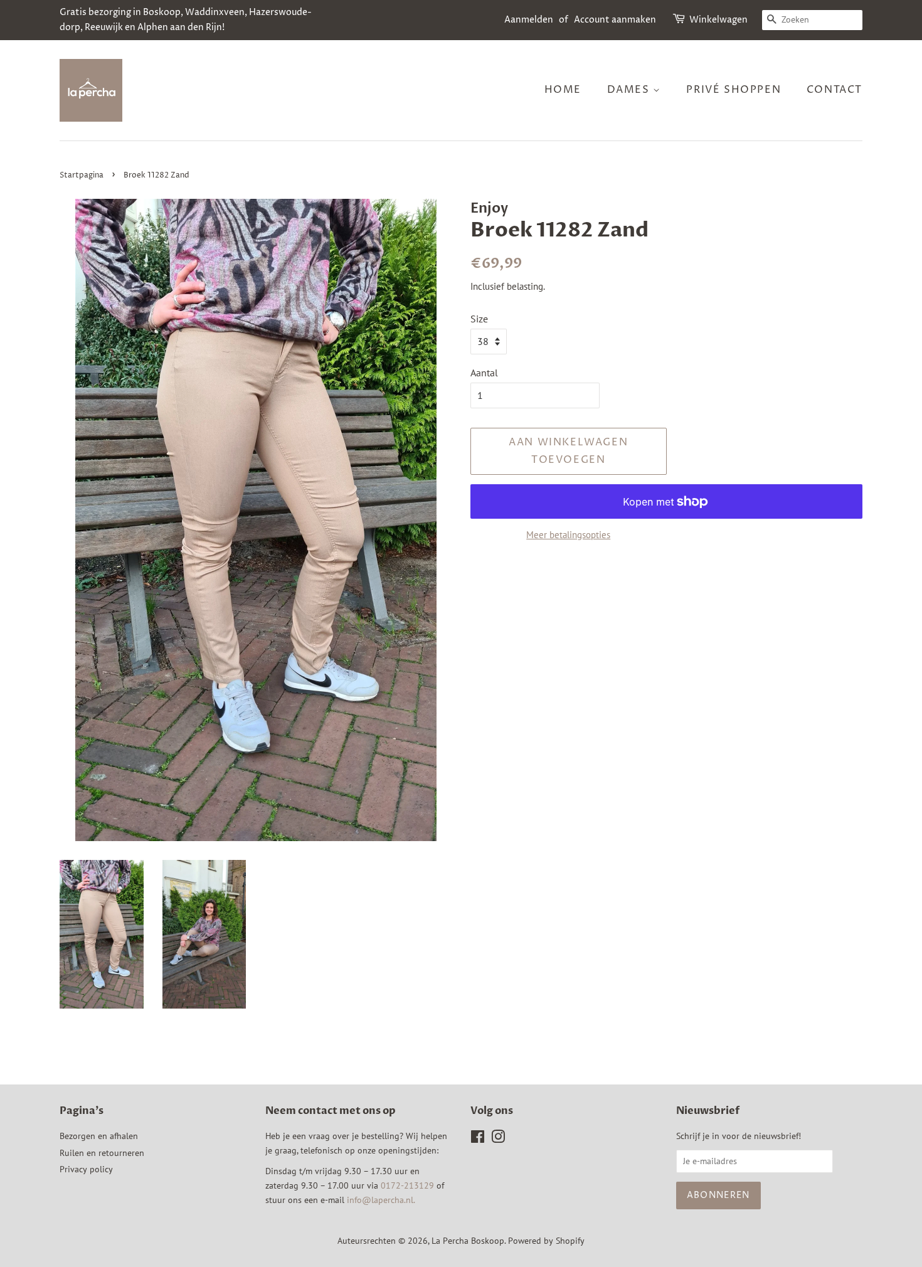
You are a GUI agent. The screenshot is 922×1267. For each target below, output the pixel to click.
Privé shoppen (733, 90)
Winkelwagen (718, 20)
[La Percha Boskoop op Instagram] (498, 1139)
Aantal (484, 372)
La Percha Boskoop (468, 1240)
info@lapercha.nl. (381, 1200)
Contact (834, 90)
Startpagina (81, 175)
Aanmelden (528, 20)
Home (562, 90)
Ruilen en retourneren (102, 1152)
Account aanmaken (615, 20)
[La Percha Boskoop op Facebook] (477, 1139)
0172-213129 (407, 1185)
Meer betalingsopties (568, 535)
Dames (630, 90)
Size (479, 318)
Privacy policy (86, 1169)
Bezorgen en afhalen (99, 1136)
